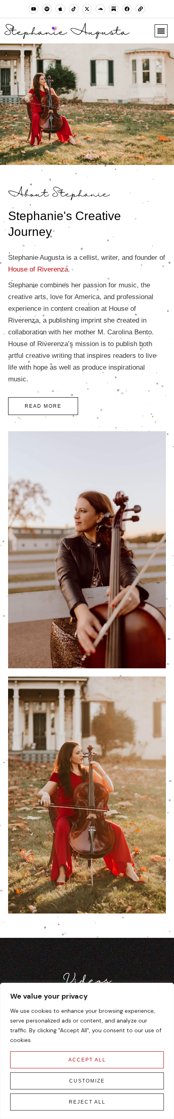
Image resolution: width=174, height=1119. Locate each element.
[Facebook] (127, 9)
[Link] (140, 9)
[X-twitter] (87, 9)
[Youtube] (33, 9)
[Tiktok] (74, 9)
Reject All (87, 1102)
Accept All (87, 1060)
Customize (87, 1081)
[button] (161, 30)
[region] (87, 1051)
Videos (87, 981)
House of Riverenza (38, 269)
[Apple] (60, 9)
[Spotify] (47, 9)
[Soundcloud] (100, 9)
